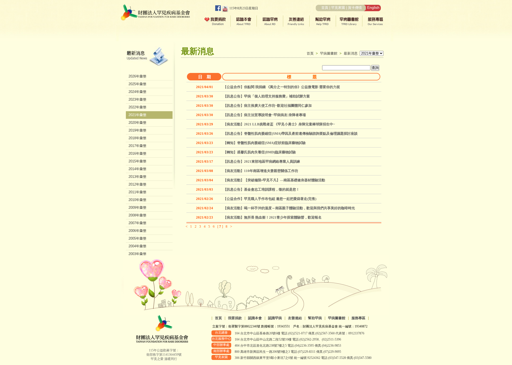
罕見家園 (338, 8)
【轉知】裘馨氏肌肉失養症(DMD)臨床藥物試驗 (259, 152)
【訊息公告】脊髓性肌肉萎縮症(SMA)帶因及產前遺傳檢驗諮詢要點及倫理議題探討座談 (290, 134)
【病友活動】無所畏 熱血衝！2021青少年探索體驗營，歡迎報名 (272, 217)
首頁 (324, 8)
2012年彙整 (137, 184)
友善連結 (295, 318)
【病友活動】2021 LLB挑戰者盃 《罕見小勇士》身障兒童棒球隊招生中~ (279, 124)
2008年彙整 (137, 215)
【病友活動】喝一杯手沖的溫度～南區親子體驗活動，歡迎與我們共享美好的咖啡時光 (289, 208)
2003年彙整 (137, 254)
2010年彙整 (137, 200)
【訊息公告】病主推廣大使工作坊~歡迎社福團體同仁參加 (267, 106)
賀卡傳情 (355, 8)
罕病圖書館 (329, 53)
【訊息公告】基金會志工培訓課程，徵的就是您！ (261, 189)
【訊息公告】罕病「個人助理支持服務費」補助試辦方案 (266, 96)
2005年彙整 (137, 238)
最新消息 (351, 53)
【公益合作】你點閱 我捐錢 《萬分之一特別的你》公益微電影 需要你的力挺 (281, 87)
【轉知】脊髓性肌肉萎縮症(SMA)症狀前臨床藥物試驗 (264, 143)
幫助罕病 (315, 318)
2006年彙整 (137, 231)
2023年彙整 (137, 99)
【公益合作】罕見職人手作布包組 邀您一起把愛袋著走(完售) (269, 199)
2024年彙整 (137, 92)
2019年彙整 (137, 130)
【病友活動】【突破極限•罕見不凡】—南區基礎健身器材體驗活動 (274, 180)
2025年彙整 (137, 84)
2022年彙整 (137, 107)
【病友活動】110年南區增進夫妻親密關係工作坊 (260, 171)
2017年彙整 (137, 146)
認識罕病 (275, 318)
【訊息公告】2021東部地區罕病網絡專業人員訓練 (261, 161)
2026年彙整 (137, 76)
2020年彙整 (137, 123)
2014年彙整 (137, 169)
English (373, 7)
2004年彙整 (137, 246)
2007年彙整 (137, 223)
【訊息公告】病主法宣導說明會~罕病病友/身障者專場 (264, 115)
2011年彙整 (137, 192)
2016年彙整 (137, 153)
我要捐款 (235, 318)
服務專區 (358, 318)
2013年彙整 (137, 177)
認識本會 (255, 318)
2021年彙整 (137, 115)
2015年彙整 (137, 161)
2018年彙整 (137, 138)
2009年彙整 (137, 208)
